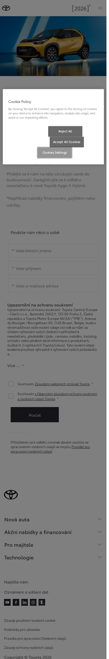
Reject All (65, 131)
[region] (53, 126)
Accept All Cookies (66, 142)
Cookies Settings (55, 152)
